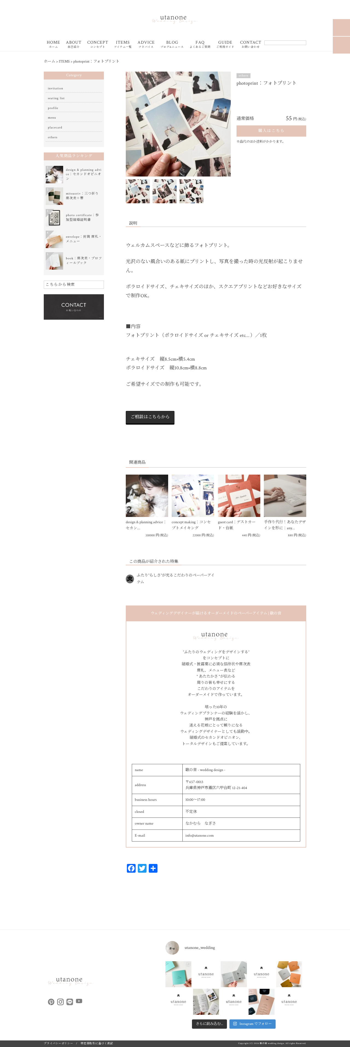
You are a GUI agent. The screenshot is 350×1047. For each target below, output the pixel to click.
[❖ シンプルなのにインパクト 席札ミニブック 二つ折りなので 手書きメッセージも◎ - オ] (234, 974)
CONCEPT (97, 44)
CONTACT (250, 44)
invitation (55, 88)
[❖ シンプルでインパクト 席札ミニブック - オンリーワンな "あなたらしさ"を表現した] (289, 974)
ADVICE (146, 44)
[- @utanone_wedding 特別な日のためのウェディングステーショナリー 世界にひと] (206, 974)
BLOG (172, 44)
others (243, 75)
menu (52, 118)
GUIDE (225, 44)
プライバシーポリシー (58, 1043)
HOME (53, 44)
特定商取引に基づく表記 (97, 1043)
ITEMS (123, 44)
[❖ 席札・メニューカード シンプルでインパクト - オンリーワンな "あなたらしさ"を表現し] (262, 1002)
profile (53, 108)
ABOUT (73, 44)
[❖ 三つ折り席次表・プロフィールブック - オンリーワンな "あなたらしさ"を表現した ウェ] (206, 1002)
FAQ (200, 44)
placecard (55, 127)
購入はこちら (271, 130)
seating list (56, 98)
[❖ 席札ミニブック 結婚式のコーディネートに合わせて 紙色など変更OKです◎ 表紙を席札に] (178, 974)
